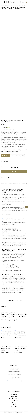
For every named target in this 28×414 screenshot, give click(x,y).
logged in (10, 320)
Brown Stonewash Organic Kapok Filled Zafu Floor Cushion (21, 348)
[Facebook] (9, 377)
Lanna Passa (9, 2)
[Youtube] (15, 377)
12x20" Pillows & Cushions (12, 7)
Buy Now (14, 171)
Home (2, 6)
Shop (6, 6)
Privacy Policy (14, 394)
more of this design (7, 214)
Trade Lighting (14, 406)
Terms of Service (14, 400)
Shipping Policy (14, 396)
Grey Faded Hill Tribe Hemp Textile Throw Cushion (6, 348)
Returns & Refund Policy (14, 398)
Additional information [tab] (14, 183)
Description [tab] (4, 183)
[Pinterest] (18, 377)
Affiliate (13, 404)
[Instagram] (12, 377)
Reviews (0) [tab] (25, 183)
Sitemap (14, 402)
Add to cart (14, 167)
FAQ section (19, 292)
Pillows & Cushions (12, 6)
